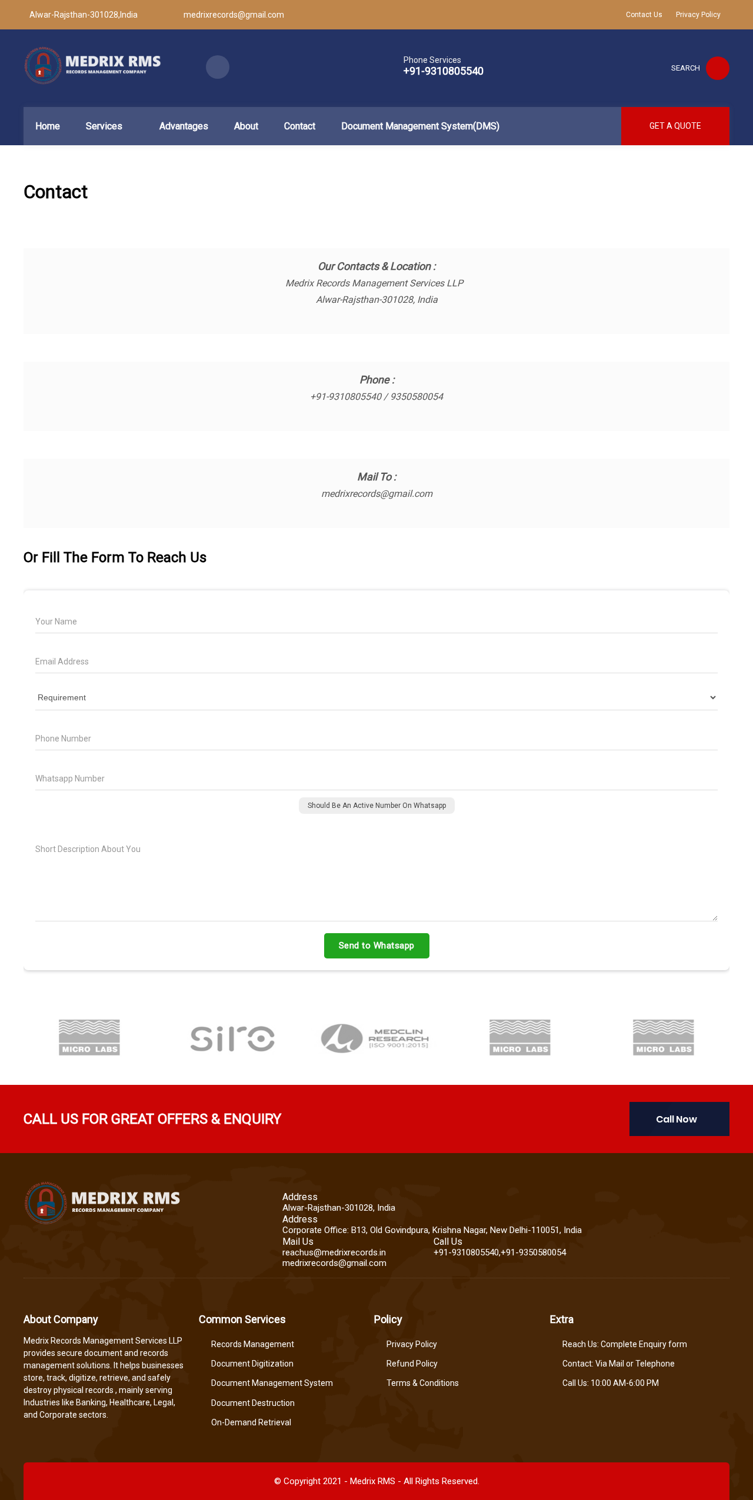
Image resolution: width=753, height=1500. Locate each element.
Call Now (676, 1119)
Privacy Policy (698, 15)
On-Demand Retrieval (251, 1422)
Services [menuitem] (104, 126)
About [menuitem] (246, 126)
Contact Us (644, 15)
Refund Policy (412, 1363)
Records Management (252, 1344)
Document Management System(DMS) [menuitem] (420, 126)
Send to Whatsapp (377, 945)
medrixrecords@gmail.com (234, 14)
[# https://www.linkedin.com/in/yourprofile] (217, 67)
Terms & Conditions (423, 1383)
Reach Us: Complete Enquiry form (624, 1344)
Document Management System (272, 1383)
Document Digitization (252, 1363)
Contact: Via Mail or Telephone (618, 1363)
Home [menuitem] (47, 126)
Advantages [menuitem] (183, 126)
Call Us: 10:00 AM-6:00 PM (610, 1383)
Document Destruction (253, 1403)
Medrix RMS (372, 1481)
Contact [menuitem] (299, 126)
